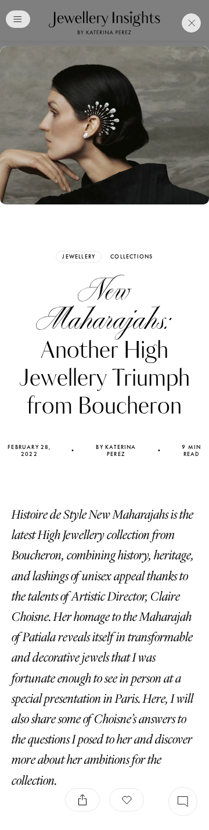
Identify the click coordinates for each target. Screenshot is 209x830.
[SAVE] (126, 799)
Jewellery (78, 256)
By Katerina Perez (116, 451)
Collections (131, 256)
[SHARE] (82, 799)
